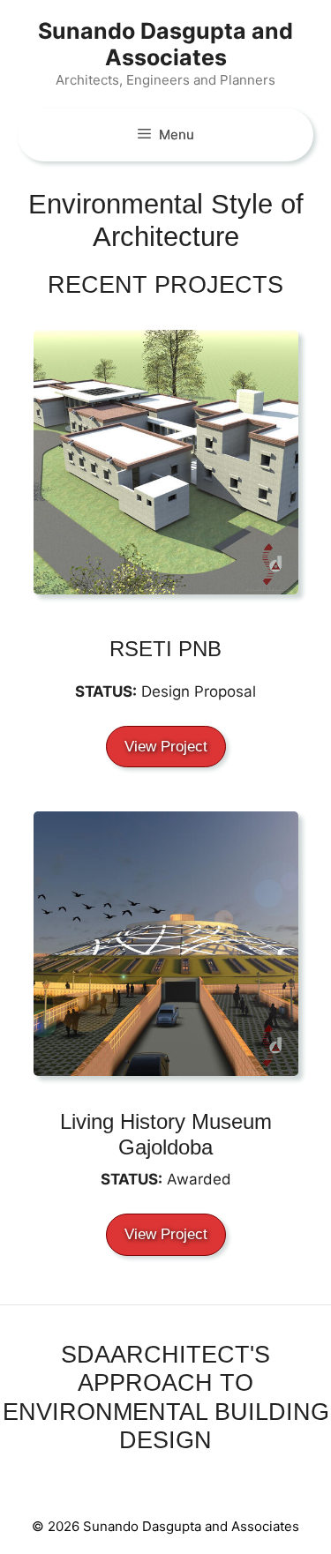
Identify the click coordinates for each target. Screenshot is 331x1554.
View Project (165, 746)
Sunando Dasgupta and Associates (165, 44)
